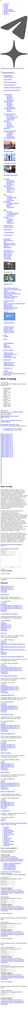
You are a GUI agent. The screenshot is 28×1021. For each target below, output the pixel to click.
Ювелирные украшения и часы (12, 293)
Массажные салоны (9, 251)
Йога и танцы (7, 256)
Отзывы (6, 6)
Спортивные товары (9, 298)
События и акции (8, 353)
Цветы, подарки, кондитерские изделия (14, 303)
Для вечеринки (11, 118)
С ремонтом (10, 133)
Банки (5, 335)
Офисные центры (8, 364)
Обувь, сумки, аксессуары (11, 288)
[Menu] (1, 71)
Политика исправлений (10, 866)
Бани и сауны (7, 253)
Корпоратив (10, 187)
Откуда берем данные (9, 867)
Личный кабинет (13, 858)
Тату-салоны (7, 257)
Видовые (9, 98)
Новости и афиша (8, 350)
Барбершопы (7, 239)
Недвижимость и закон (10, 357)
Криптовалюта (8, 355)
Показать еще (10, 100)
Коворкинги (7, 128)
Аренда (9, 109)
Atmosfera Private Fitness (7, 714)
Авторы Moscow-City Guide (15, 860)
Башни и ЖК (7, 359)
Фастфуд (6, 217)
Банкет (8, 190)
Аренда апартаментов (9, 114)
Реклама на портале (9, 326)
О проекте (6, 4)
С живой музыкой (11, 197)
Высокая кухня (11, 182)
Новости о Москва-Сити (10, 354)
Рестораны (6, 179)
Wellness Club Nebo (6, 753)
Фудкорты (9, 218)
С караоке (9, 199)
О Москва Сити (8, 368)
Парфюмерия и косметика (11, 307)
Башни (5, 837)
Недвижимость (8, 75)
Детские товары (8, 295)
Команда (6, 5)
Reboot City (4, 633)
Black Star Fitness (5, 772)
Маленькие (10, 97)
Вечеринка (10, 204)
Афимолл (6, 261)
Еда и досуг (7, 140)
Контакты (6, 13)
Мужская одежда (8, 306)
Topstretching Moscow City (7, 695)
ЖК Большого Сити (9, 362)
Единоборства (7, 258)
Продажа (9, 111)
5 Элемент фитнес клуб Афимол (9, 613)
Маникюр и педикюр (9, 243)
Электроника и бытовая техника (12, 289)
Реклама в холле (8, 329)
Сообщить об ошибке (17, 411)
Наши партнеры (8, 830)
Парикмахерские (8, 240)
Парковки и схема (14, 424)
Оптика (6, 302)
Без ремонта (10, 132)
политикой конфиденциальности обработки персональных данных (12, 892)
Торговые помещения (9, 108)
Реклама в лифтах (8, 328)
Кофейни (9, 221)
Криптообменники (9, 343)
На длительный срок (12, 116)
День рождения (11, 189)
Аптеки (6, 290)
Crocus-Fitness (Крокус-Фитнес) (9, 675)
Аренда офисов (8, 94)
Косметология (7, 247)
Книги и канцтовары (9, 292)
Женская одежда (8, 305)
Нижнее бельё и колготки (10, 296)
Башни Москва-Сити (9, 365)
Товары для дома (8, 309)
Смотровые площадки (13, 203)
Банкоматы (7, 346)
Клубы (8, 206)
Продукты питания (9, 300)
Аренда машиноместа (9, 138)
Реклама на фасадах (9, 332)
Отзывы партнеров (9, 831)
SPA (5, 241)
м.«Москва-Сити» (8, 428)
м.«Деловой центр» (9, 430)
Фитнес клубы (7, 250)
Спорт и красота (8, 225)
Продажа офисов (8, 101)
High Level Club (5, 594)
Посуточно (10, 115)
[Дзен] (14, 67)
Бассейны (6, 246)
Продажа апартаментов (10, 131)
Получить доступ (5, 411)
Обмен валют (7, 347)
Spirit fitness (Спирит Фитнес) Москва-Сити (12, 656)
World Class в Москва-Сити (8, 733)
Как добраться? (5, 424)
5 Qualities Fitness (5, 810)
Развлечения (7, 201)
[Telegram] (14, 39)
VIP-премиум (10, 180)
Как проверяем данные (10, 869)
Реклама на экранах (9, 331)
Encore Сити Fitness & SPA (8, 791)
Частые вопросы (8, 9)
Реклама (6, 8)
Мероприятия (7, 186)
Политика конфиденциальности (12, 863)
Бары (5, 194)
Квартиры (6, 121)
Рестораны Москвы (9, 841)
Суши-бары (10, 220)
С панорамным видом (13, 213)
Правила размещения (9, 11)
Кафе (5, 210)
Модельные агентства (9, 244)
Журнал (6, 12)
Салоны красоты (8, 254)
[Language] (1, 69)
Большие (9, 95)
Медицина (6, 845)
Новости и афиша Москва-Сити (9, 859)
